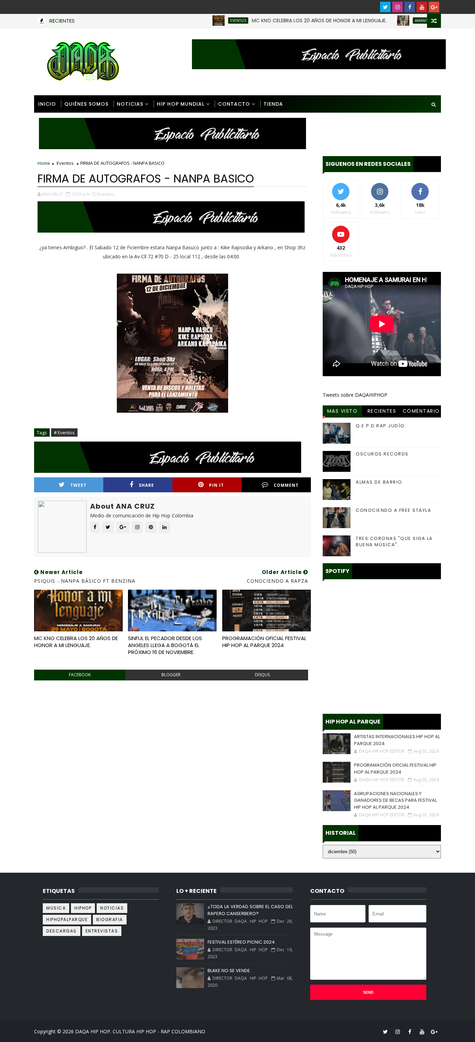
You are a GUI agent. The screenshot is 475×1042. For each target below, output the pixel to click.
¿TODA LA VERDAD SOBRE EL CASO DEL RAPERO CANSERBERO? (250, 910)
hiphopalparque (67, 919)
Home (44, 163)
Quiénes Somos (86, 103)
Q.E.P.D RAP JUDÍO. (381, 425)
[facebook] (409, 7)
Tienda (273, 103)
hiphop (82, 908)
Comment (286, 485)
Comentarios (421, 412)
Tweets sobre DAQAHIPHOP (355, 394)
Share (146, 485)
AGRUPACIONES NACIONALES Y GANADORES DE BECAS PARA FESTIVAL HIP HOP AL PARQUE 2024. (395, 800)
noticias (112, 908)
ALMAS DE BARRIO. (380, 482)
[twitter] (385, 7)
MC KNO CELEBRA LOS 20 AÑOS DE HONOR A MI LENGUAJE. (298, 20)
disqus (262, 675)
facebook (80, 675)
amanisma (403, 20)
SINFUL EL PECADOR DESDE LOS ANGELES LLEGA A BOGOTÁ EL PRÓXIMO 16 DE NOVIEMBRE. (165, 645)
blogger (170, 675)
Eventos (218, 20)
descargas (61, 931)
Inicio (47, 103)
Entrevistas (102, 931)
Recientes (382, 410)
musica (56, 908)
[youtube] (422, 7)
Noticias (130, 103)
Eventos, (106, 194)
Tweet (78, 485)
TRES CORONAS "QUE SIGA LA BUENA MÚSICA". (394, 541)
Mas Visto (342, 410)
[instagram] (397, 7)
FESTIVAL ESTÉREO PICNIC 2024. (242, 942)
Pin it (216, 485)
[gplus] (434, 7)
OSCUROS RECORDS (382, 454)
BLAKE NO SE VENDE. (229, 970)
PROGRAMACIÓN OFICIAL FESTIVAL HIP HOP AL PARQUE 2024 (264, 642)
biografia (109, 919)
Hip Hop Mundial (180, 103)
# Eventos (64, 432)
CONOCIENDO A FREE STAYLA (393, 510)
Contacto (234, 103)
